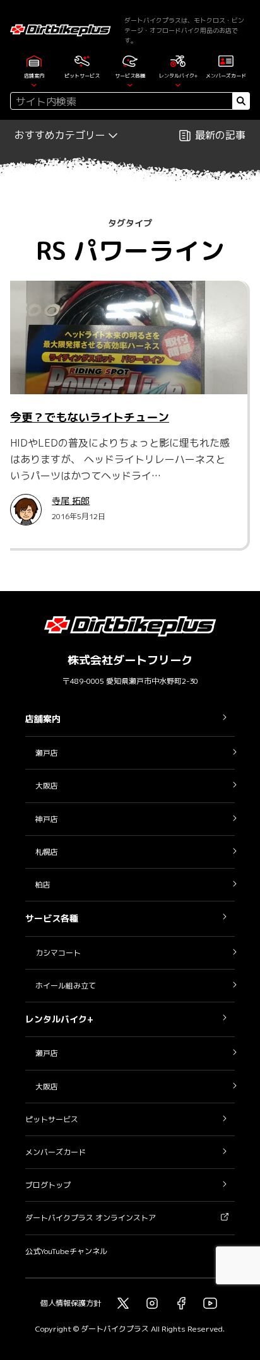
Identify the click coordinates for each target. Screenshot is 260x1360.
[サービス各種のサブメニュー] (130, 84)
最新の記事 (220, 135)
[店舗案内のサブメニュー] (34, 84)
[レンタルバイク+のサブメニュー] (178, 84)
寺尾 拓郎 (71, 501)
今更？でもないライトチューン (89, 417)
